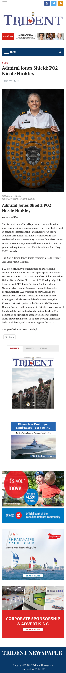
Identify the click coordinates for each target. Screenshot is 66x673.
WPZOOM (40, 669)
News (5, 63)
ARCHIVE (30, 348)
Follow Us (45, 348)
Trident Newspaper (32, 652)
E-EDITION (14, 348)
